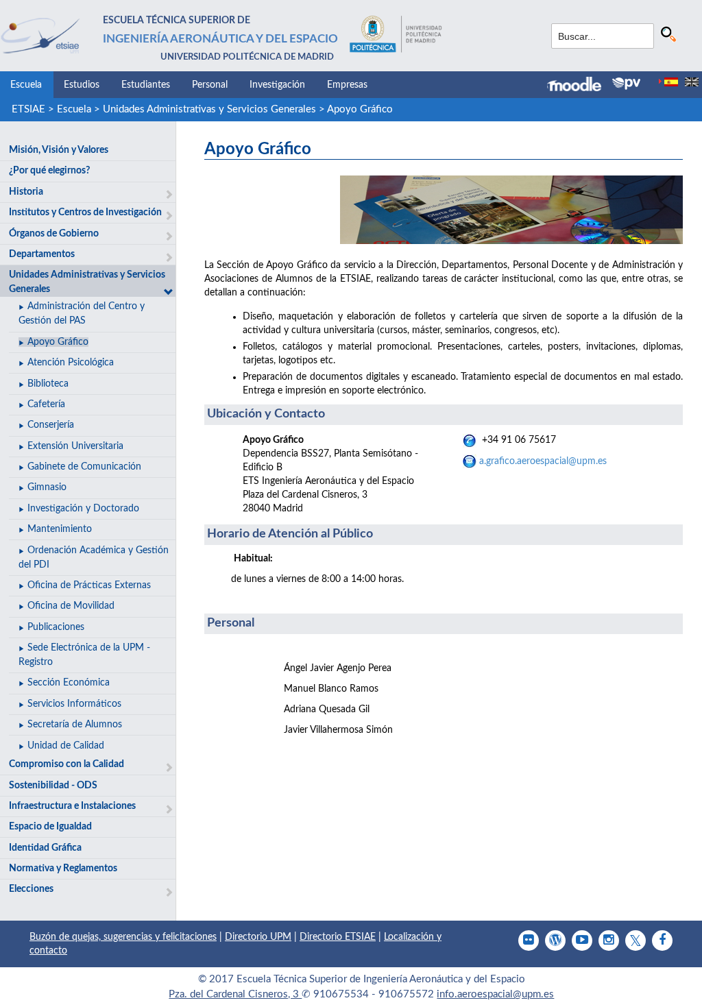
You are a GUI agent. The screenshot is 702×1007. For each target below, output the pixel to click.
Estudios (81, 85)
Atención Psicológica (70, 362)
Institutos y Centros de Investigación (85, 212)
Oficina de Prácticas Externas (89, 585)
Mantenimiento (59, 529)
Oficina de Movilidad (70, 606)
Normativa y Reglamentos (63, 868)
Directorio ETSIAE (338, 937)
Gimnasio (46, 487)
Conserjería (50, 425)
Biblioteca (48, 384)
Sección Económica (68, 683)
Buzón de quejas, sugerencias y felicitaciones (123, 937)
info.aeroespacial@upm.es (495, 994)
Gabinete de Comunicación (84, 467)
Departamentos (42, 254)
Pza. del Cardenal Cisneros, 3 (235, 994)
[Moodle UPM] (579, 85)
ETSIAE (28, 109)
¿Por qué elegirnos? (49, 170)
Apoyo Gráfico (360, 109)
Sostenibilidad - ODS (53, 785)
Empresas (347, 85)
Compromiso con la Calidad (66, 764)
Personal (210, 85)
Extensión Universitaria (75, 446)
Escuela (26, 85)
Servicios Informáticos (74, 704)
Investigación (277, 85)
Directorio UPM (258, 937)
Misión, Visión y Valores (58, 150)
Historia (26, 192)
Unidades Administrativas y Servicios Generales (209, 109)
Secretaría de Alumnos (74, 724)
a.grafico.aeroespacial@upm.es (543, 461)
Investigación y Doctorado (83, 508)
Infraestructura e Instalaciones (72, 806)
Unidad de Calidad (65, 746)
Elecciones (31, 889)
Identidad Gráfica (45, 848)
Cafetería (46, 404)
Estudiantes (145, 85)
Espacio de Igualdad (50, 827)
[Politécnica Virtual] (626, 83)
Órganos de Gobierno (54, 234)
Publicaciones (55, 627)
